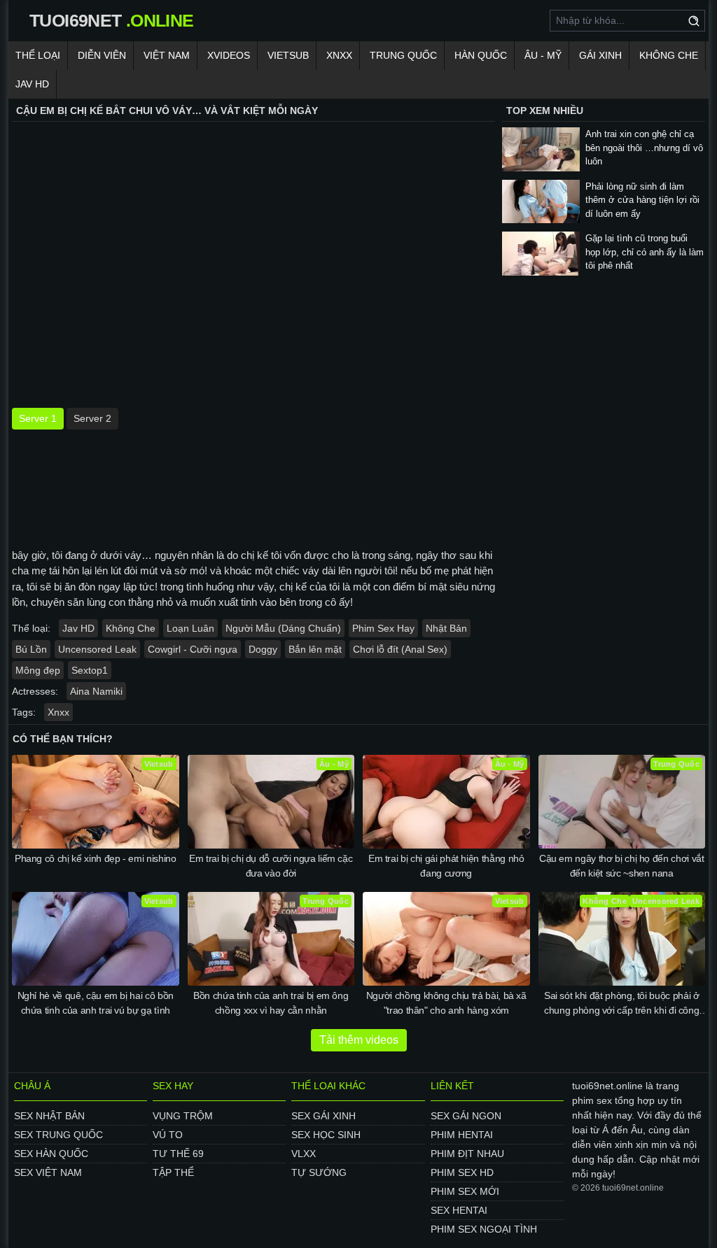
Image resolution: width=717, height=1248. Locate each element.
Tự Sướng (319, 1172)
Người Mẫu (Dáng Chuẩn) (283, 628)
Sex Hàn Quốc (51, 1153)
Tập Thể (173, 1172)
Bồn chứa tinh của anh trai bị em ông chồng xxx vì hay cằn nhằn (270, 1003)
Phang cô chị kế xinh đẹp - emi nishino (95, 858)
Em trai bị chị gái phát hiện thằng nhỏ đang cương (446, 866)
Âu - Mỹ (543, 55)
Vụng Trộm (183, 1115)
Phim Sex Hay (383, 628)
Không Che (668, 55)
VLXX (303, 1153)
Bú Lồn (31, 649)
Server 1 (38, 418)
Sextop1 (89, 670)
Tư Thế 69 (178, 1153)
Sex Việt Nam (48, 1172)
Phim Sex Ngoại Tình (484, 1229)
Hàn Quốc (480, 55)
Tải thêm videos (358, 1040)
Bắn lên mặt (315, 649)
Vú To (168, 1134)
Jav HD (78, 628)
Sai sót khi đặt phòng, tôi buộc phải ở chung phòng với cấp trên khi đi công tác (621, 1004)
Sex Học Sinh (326, 1134)
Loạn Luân (190, 628)
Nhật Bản (446, 628)
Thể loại (37, 55)
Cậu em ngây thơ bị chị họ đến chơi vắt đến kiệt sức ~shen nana (621, 866)
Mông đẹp (37, 670)
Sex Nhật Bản (49, 1115)
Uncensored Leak (97, 649)
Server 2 (92, 418)
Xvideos (228, 55)
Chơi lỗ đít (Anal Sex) (400, 649)
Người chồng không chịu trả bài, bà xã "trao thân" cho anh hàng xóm (446, 1003)
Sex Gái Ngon (466, 1115)
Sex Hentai (459, 1210)
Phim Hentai (462, 1134)
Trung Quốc (403, 55)
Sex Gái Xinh (323, 1115)
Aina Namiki (96, 691)
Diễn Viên (102, 55)
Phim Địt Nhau (467, 1153)
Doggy (263, 649)
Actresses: (35, 691)
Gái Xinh (600, 55)
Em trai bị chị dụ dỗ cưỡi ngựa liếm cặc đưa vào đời (270, 866)
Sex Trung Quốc (58, 1134)
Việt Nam (167, 55)
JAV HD (32, 84)
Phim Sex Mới (465, 1191)
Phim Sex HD (462, 1172)
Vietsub (288, 55)
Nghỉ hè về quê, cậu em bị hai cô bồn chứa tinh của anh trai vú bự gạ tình (96, 1003)
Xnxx (339, 55)
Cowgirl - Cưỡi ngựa (192, 649)
